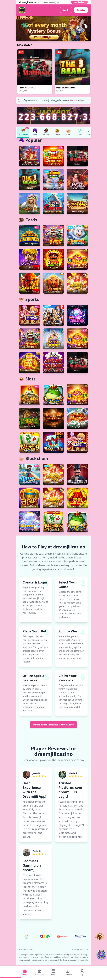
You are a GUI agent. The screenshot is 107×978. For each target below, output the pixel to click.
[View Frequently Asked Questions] (99, 936)
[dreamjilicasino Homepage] (22, 10)
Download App (79, 2)
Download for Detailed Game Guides (53, 724)
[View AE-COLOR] (80, 936)
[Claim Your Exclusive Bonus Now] (101, 954)
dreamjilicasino (26, 949)
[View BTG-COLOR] (62, 936)
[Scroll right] (89, 132)
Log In (66, 10)
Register (81, 10)
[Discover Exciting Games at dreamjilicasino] (53, 28)
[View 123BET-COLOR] (44, 936)
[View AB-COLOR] (26, 936)
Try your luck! (87, 100)
